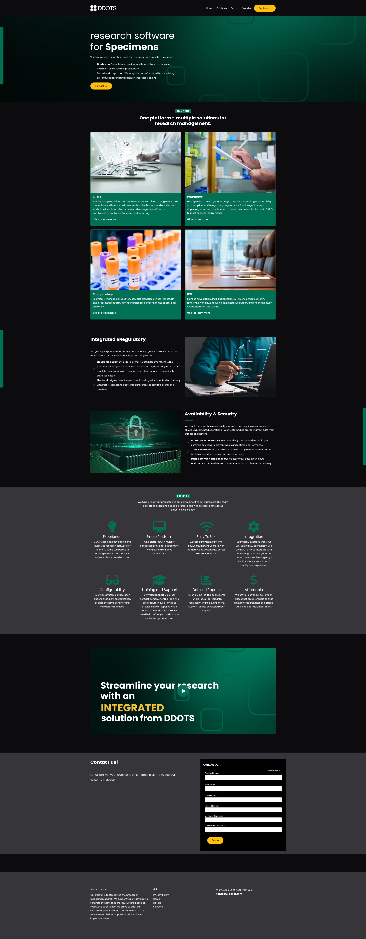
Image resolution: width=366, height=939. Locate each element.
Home (209, 8)
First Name (211, 784)
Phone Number (212, 806)
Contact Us (264, 8)
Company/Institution (214, 816)
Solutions (222, 8)
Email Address (212, 773)
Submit (215, 840)
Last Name (210, 795)
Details (234, 8)
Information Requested (215, 826)
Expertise (247, 8)
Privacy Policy (161, 895)
